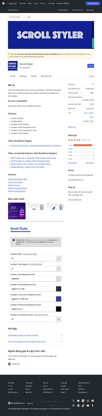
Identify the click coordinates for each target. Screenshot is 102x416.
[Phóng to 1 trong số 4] (23, 205)
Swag (63, 392)
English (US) (90, 108)
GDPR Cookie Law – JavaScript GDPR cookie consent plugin (33, 158)
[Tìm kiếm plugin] (29, 17)
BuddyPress (83, 392)
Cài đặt (33, 76)
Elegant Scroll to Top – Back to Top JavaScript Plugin (31, 164)
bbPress (82, 389)
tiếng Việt (30, 403)
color (85, 113)
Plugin (28, 389)
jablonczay (26, 67)
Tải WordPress (93, 3)
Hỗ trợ (91, 76)
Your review (72, 163)
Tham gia (64, 383)
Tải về (91, 66)
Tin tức (10, 386)
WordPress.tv (48, 392)
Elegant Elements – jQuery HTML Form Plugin (27, 167)
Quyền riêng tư (13, 392)
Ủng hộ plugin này (74, 200)
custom (91, 113)
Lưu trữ (10, 389)
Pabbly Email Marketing (16, 191)
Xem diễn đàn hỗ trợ (75, 180)
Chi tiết (12, 76)
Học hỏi (45, 383)
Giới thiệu (11, 383)
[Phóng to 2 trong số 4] (42, 205)
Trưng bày (29, 383)
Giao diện (29, 386)
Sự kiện (63, 386)
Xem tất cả (90, 163)
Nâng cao (71, 127)
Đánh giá (23, 76)
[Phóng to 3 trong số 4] (61, 205)
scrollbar (86, 121)
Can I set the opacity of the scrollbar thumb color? (26, 342)
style (91, 121)
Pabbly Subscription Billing (17, 179)
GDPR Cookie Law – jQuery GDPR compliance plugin (30, 161)
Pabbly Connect (14, 185)
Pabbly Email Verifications (17, 188)
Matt (80, 386)
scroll (91, 117)
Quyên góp (65, 389)
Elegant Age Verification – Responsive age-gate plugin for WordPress (36, 146)
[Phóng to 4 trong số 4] (61, 224)
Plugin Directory (13, 10)
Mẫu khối (28, 392)
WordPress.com (84, 383)
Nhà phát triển (46, 76)
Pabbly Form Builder (15, 182)
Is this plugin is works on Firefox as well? (23, 335)
